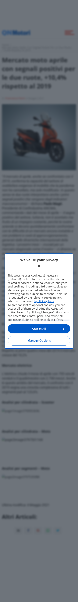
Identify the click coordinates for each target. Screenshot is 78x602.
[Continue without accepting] (39, 265)
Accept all (39, 329)
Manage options (39, 340)
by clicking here (44, 301)
